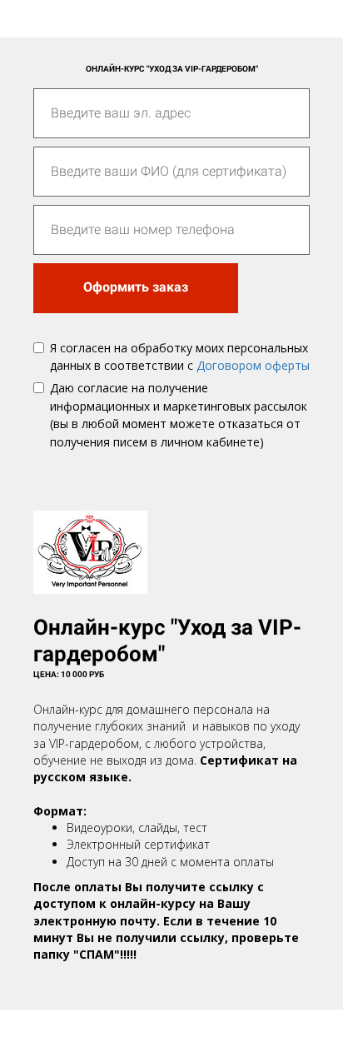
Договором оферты (253, 365)
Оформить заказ (135, 287)
